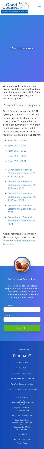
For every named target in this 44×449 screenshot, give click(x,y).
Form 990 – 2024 (17, 145)
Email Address (9, 315)
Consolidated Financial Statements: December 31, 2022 (22, 209)
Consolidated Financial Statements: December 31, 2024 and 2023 (22, 185)
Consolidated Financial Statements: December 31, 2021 (22, 220)
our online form (28, 403)
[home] (14, 7)
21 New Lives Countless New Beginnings (22, 390)
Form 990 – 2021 (17, 161)
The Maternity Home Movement (22, 379)
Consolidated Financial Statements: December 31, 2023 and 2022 (22, 197)
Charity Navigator (21, 240)
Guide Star (8, 244)
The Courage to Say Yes (22, 373)
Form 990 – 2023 (17, 150)
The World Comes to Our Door (22, 384)
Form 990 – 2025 (17, 140)
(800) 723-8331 (24, 410)
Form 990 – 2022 (17, 156)
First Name (8, 305)
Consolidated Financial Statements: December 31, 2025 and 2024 (22, 173)
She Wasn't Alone (22, 368)
